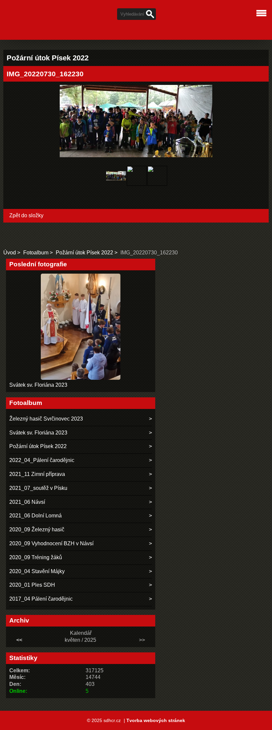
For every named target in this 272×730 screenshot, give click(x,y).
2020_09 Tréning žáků (35, 557)
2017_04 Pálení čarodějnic (41, 599)
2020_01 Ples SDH (32, 585)
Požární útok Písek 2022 (84, 252)
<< (19, 640)
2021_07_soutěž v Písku (38, 488)
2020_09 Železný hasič (36, 529)
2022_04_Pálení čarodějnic (41, 460)
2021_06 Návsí (27, 502)
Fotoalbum (35, 252)
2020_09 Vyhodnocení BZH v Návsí (51, 543)
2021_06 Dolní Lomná (35, 515)
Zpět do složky (26, 215)
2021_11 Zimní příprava (37, 474)
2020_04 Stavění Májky (37, 571)
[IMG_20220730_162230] (116, 177)
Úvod (9, 252)
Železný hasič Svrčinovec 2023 (46, 419)
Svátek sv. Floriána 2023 (38, 385)
